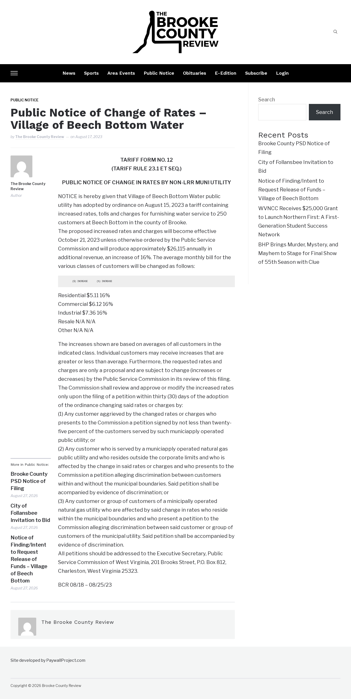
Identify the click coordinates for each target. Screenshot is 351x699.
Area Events (121, 73)
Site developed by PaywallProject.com (48, 660)
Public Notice (159, 73)
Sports (91, 73)
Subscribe (256, 73)
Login (282, 73)
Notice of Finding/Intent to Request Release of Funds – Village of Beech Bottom (29, 559)
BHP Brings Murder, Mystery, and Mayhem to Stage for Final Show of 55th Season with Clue (298, 253)
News (68, 73)
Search (266, 99)
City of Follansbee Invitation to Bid (30, 513)
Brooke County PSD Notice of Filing (29, 481)
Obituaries (194, 73)
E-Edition (225, 73)
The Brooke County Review (39, 136)
